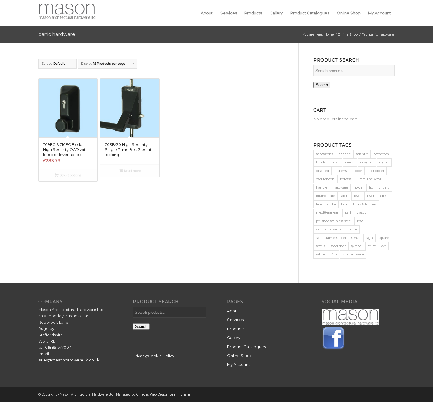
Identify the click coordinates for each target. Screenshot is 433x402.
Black (320, 162)
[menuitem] (206, 13)
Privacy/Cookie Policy (153, 355)
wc (383, 246)
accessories (324, 154)
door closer (376, 171)
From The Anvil (369, 179)
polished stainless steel (333, 221)
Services (235, 319)
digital (384, 162)
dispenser (342, 171)
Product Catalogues (246, 346)
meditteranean (327, 212)
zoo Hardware (353, 254)
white (320, 254)
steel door (338, 246)
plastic (361, 212)
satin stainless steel (331, 238)
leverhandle (376, 196)
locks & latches (364, 204)
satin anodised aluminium (336, 229)
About (233, 310)
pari (348, 212)
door (358, 171)
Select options (70, 175)
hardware (340, 187)
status (320, 246)
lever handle (326, 204)
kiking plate (325, 196)
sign (369, 238)
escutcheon (325, 179)
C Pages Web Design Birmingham (163, 394)
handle (321, 187)
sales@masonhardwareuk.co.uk (69, 360)
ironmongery (379, 187)
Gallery (233, 337)
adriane (345, 154)
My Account (238, 364)
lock (344, 204)
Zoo (334, 254)
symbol (356, 246)
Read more (132, 171)
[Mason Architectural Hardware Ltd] (67, 13)
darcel (350, 162)
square (384, 238)
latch (344, 196)
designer (367, 162)
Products (235, 328)
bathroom (381, 154)
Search (322, 85)
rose (360, 221)
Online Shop (239, 355)
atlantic (362, 154)
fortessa (346, 179)
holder (358, 187)
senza (356, 238)
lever (357, 196)
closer (335, 162)
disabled (322, 171)
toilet (372, 246)
